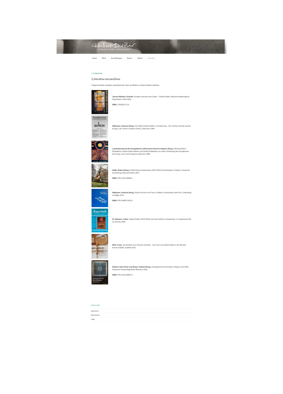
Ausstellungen (116, 58)
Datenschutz (95, 315)
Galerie (140, 58)
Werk (104, 58)
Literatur (151, 58)
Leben (94, 58)
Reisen (129, 58)
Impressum (95, 311)
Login (93, 319)
